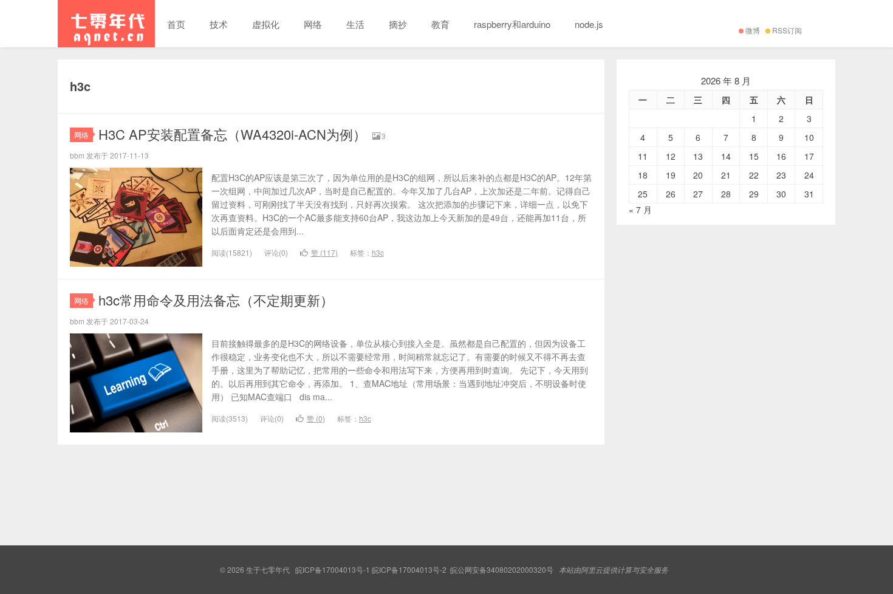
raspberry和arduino (512, 24)
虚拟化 (265, 24)
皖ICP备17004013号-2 (409, 569)
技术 (219, 24)
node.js (589, 24)
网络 (313, 24)
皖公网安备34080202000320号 (501, 569)
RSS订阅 (787, 30)
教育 (440, 24)
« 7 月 (640, 209)
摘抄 (398, 24)
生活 (355, 24)
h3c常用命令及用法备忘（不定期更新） (216, 299)
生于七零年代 (106, 23)
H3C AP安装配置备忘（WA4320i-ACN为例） (232, 134)
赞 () (324, 252)
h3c (378, 252)
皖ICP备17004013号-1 (332, 569)
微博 (752, 30)
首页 (176, 24)
